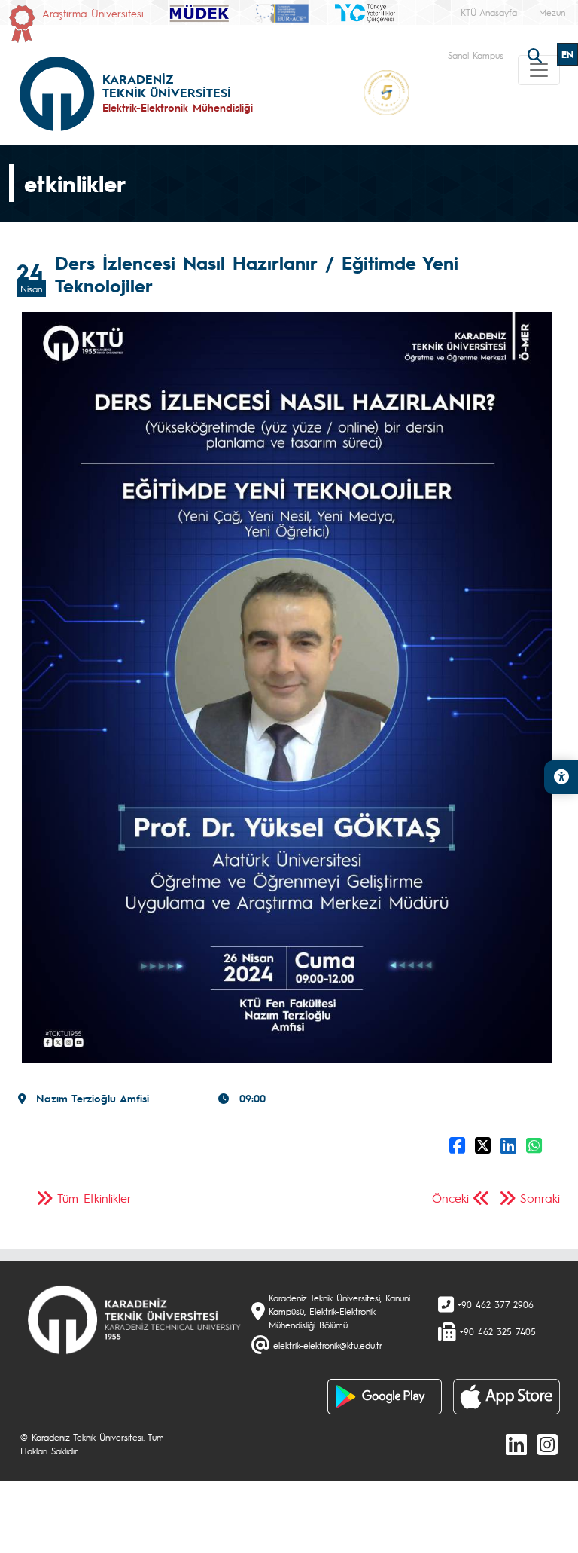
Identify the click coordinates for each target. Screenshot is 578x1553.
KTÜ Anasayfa (489, 12)
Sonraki (540, 1198)
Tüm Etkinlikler (94, 1198)
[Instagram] (547, 1444)
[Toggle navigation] (539, 70)
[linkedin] (516, 1444)
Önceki (450, 1198)
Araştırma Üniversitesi (93, 13)
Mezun (552, 12)
